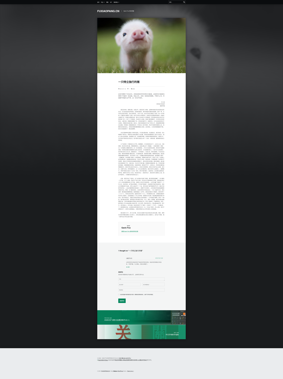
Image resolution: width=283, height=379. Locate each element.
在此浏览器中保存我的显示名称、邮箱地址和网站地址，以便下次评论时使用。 (137, 294)
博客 (107, 2)
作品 (102, 2)
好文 (133, 89)
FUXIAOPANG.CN (108, 11)
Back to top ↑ (130, 371)
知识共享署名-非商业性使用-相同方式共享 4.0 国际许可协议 (131, 360)
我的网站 (116, 2)
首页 (98, 2)
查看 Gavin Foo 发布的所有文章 (129, 231)
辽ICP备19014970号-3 (125, 358)
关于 (111, 2)
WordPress (120, 371)
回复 (129, 267)
